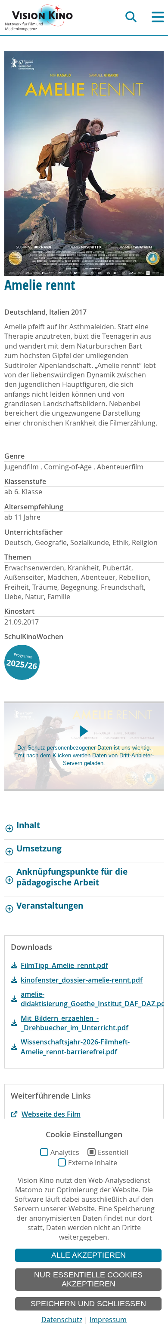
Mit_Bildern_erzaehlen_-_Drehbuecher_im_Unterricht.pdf (74, 1022)
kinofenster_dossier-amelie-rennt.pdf (82, 980)
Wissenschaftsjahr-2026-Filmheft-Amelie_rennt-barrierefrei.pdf (75, 1046)
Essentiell (113, 1152)
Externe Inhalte (92, 1162)
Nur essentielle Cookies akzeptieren (88, 1279)
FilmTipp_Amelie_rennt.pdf (64, 965)
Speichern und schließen (88, 1303)
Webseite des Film (51, 1114)
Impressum (108, 1319)
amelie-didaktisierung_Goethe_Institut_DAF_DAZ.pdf (89, 998)
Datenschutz (61, 1319)
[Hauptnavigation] (158, 17)
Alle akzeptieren (88, 1255)
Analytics (64, 1152)
